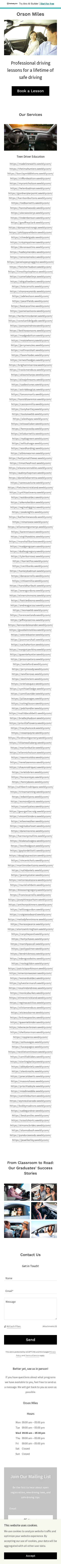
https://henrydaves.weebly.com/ (30, 782)
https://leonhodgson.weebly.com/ (30, 845)
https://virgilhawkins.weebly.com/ (30, 536)
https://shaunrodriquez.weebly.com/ (30, 767)
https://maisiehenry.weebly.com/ (30, 340)
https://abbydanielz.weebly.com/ (30, 1066)
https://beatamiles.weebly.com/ (30, 1115)
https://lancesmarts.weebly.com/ (30, 394)
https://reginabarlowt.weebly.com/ (30, 826)
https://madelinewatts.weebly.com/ (31, 163)
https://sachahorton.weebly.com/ (30, 644)
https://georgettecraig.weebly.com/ (30, 811)
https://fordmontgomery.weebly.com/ (30, 737)
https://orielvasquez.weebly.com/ (30, 683)
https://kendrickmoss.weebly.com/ (30, 953)
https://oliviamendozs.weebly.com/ (30, 1007)
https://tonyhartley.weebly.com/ (30, 409)
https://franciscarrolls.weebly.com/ (30, 894)
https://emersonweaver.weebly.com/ (30, 973)
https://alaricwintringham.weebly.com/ (31, 929)
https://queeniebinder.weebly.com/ (30, 1022)
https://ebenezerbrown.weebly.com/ (30, 1027)
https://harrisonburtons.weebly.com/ (30, 198)
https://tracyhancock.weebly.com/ (30, 728)
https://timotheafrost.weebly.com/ (30, 463)
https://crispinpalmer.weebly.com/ (30, 242)
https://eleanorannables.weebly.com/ (31, 468)
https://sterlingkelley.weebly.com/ (30, 1061)
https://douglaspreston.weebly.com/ (30, 855)
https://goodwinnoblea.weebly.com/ (30, 630)
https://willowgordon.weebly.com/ (30, 909)
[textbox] (30, 1276)
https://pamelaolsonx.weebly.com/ (30, 311)
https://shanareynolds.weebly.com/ (30, 291)
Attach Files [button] (14, 1326)
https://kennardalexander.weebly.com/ (30, 625)
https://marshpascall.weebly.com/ (30, 944)
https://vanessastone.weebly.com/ (31, 482)
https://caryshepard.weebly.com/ (30, 934)
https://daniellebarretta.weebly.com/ (30, 477)
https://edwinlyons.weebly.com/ (30, 796)
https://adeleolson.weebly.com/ (30, 296)
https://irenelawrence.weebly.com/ (30, 762)
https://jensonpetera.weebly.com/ (30, 659)
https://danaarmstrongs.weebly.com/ (30, 227)
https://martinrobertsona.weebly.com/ (30, 865)
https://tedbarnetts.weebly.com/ (30, 203)
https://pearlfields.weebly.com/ (30, 301)
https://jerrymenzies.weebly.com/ (30, 345)
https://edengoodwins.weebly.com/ (30, 958)
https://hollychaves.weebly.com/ (30, 939)
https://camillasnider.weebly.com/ (30, 693)
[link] (30, 14)
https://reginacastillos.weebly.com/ (30, 1002)
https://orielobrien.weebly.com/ (30, 772)
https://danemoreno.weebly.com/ (30, 831)
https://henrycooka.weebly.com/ (30, 428)
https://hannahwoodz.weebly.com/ (30, 208)
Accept (30, 1556)
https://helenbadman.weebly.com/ (30, 188)
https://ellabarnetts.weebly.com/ (30, 433)
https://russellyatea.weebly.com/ (30, 806)
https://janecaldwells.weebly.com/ (30, 1076)
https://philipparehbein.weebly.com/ (30, 232)
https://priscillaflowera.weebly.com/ (30, 723)
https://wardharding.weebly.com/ (30, 448)
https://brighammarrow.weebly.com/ (30, 365)
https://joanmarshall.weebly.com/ (30, 639)
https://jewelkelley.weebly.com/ (30, 1140)
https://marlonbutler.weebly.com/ (30, 747)
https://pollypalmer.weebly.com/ (30, 948)
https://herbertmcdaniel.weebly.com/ (31, 316)
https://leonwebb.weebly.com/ (30, 610)
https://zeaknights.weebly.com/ (30, 512)
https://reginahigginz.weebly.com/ (30, 507)
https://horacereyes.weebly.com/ (30, 777)
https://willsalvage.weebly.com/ (30, 443)
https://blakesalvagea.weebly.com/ (30, 840)
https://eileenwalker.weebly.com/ (30, 821)
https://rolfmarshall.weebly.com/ (30, 350)
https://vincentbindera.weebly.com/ (30, 816)
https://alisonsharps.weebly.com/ (30, 374)
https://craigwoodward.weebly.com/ (31, 914)
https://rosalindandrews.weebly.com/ (30, 988)
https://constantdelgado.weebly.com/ (30, 320)
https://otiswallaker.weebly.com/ (30, 423)
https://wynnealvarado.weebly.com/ (30, 1100)
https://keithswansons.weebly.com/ (30, 330)
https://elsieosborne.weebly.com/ (30, 1012)
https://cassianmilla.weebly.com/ (30, 404)
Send (30, 1340)
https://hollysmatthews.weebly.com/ (30, 458)
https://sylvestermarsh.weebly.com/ (30, 983)
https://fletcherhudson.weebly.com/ (30, 267)
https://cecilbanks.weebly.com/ (30, 566)
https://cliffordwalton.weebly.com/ (30, 178)
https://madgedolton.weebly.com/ (31, 335)
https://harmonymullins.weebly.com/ (30, 836)
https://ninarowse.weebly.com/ (30, 522)
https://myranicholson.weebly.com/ (30, 183)
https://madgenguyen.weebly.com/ (30, 546)
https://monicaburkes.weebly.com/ (30, 993)
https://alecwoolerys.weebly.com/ (30, 212)
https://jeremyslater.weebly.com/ (30, 875)
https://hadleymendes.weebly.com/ (30, 252)
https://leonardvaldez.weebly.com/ (30, 978)
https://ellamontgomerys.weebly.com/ (30, 526)
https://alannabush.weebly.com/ (30, 1130)
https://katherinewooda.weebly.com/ (30, 517)
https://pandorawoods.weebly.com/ (30, 1135)
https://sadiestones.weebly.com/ (31, 384)
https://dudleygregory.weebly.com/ (30, 551)
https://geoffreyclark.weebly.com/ (30, 222)
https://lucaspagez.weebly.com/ (30, 1046)
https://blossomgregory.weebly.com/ (30, 890)
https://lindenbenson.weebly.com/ (31, 217)
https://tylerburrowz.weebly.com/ (30, 556)
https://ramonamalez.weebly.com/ (30, 257)
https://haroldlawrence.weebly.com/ (30, 399)
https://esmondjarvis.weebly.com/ (30, 801)
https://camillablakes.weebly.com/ (30, 1056)
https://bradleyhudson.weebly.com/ (30, 718)
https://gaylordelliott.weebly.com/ (30, 850)
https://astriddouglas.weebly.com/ (31, 389)
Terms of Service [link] (32, 1355)
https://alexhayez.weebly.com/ (30, 418)
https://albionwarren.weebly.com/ (30, 453)
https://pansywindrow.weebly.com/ (30, 325)
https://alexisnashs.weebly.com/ (30, 1071)
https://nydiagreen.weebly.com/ (30, 438)
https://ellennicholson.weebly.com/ (30, 752)
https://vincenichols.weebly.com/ (30, 860)
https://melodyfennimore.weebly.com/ (30, 919)
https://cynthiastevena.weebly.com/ (30, 492)
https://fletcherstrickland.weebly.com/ (30, 487)
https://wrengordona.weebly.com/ (30, 590)
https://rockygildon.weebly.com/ (30, 963)
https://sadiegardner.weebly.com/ (30, 1110)
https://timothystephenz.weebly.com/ (30, 271)
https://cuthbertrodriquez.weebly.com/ (30, 786)
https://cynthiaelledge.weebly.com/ (30, 688)
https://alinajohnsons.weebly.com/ (30, 379)
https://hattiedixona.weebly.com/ (30, 600)
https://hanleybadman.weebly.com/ (30, 571)
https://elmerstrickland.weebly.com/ (30, 997)
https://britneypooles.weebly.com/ (30, 1017)
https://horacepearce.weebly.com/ (30, 924)
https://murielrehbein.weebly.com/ (30, 885)
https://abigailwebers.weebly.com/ (30, 281)
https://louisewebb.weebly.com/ (30, 414)
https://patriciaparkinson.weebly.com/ (30, 968)
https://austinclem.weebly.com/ (30, 679)
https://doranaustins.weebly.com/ (30, 247)
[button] (5, 1326)
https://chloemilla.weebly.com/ (30, 580)
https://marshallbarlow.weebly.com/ (30, 541)
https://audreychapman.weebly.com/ (30, 472)
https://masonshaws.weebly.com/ (30, 1081)
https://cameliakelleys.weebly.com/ (30, 276)
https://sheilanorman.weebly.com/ (30, 1032)
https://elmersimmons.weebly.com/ (30, 595)
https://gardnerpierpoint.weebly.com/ (30, 193)
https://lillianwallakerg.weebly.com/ (30, 742)
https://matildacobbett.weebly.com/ (30, 713)
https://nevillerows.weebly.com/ (30, 674)
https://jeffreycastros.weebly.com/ (30, 620)
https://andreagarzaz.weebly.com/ (31, 605)
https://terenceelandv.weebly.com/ (30, 615)
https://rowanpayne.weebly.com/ (30, 732)
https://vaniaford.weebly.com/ (30, 664)
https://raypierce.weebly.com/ (30, 1037)
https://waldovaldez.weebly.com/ (30, 497)
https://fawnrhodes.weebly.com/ (30, 355)
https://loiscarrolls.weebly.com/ (30, 286)
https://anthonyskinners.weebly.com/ (31, 904)
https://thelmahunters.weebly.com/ (30, 168)
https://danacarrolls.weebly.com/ (30, 576)
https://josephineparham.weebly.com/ (30, 899)
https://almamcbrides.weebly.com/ (30, 1125)
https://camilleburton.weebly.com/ (30, 1096)
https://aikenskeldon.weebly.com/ (30, 502)
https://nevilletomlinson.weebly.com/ (30, 1051)
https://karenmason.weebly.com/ (30, 531)
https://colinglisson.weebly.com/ (30, 703)
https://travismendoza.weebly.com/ (30, 369)
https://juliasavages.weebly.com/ (30, 698)
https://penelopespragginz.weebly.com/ (30, 262)
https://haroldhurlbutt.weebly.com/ (31, 585)
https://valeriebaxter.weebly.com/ (30, 634)
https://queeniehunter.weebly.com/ (30, 654)
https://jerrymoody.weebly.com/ (30, 669)
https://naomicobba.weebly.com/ (30, 757)
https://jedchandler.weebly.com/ (30, 708)
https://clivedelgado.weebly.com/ (30, 237)
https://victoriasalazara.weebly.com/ (30, 880)
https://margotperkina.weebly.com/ (30, 649)
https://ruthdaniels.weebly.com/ (30, 870)
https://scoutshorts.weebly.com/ (30, 1120)
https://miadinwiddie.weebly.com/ (30, 1091)
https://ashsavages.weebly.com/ (30, 1042)
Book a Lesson (30, 91)
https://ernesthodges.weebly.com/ (30, 360)
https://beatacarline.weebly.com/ (30, 306)
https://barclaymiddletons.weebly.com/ (30, 173)
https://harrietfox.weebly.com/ (31, 561)
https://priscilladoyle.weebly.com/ (30, 1086)
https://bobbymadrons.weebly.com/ (31, 1105)
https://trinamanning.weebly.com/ (30, 791)
